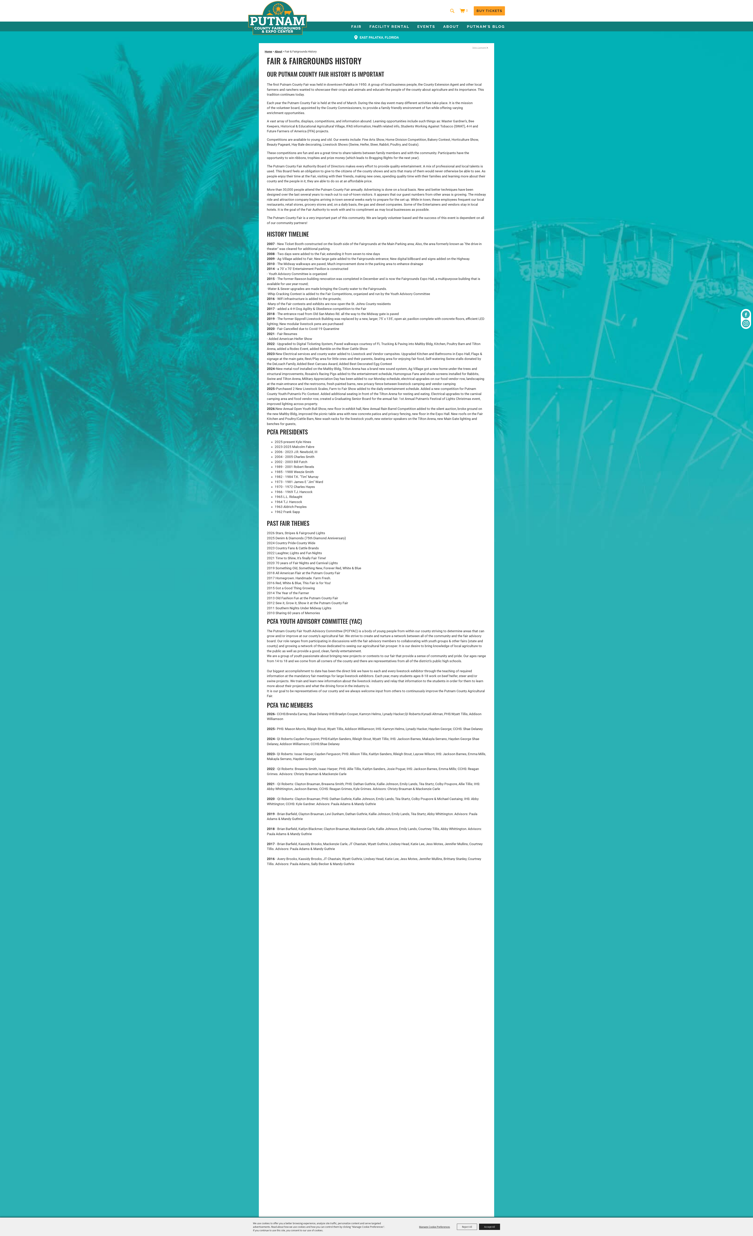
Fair (356, 26)
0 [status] (467, 11)
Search (452, 11)
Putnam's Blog (486, 26)
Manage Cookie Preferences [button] (434, 1226)
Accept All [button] (489, 1226)
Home (268, 51)
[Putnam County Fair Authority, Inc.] (277, 18)
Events (426, 26)
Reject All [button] (467, 1226)
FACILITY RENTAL (389, 26)
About (451, 26)
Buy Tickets (489, 11)
